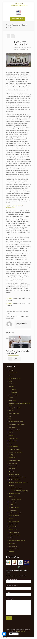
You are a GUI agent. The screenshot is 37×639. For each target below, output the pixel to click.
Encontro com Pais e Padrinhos (16, 421)
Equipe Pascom (12, 427)
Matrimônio (11, 471)
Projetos (11, 537)
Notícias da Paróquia (14, 507)
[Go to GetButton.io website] (4, 637)
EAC (10, 416)
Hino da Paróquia (13, 441)
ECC (10, 419)
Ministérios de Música (14, 493)
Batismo (11, 397)
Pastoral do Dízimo (13, 524)
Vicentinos (11, 551)
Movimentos (12, 496)
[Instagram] (21, 7)
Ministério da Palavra (14, 474)
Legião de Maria (13, 463)
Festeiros (11, 432)
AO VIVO (11, 375)
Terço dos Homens (16, 499)
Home (10, 443)
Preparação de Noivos (14, 535)
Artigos (10, 381)
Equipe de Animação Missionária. (17, 424)
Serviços (13, 389)
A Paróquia (11, 370)
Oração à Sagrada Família (15, 513)
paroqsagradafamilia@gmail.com (19, 5)
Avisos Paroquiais (13, 395)
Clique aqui (9, 298)
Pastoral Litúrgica (13, 529)
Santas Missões (13, 546)
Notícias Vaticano (13, 510)
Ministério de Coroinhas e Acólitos (17, 477)
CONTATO (11, 410)
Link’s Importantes (13, 466)
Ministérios (11, 485)
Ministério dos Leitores (14, 479)
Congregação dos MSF (14, 407)
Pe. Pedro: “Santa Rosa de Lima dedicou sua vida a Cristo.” (18, 352)
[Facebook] (16, 7)
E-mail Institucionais (14, 413)
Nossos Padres (12, 502)
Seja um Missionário (14, 549)
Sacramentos (12, 543)
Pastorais (11, 518)
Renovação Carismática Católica (17, 540)
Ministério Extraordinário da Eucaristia (18, 482)
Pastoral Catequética (14, 521)
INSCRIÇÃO (11, 455)
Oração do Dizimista (14, 515)
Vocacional (14, 392)
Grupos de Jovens (13, 438)
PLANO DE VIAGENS (14, 532)
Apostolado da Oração (14, 378)
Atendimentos (12, 384)
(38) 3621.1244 (19, 3)
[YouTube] (18, 7)
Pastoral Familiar (13, 526)
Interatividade (12, 457)
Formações (11, 435)
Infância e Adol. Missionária (15, 452)
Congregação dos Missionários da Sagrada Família (19, 404)
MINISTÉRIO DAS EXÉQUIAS (21, 490)
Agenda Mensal (13, 372)
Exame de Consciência (14, 430)
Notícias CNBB (12, 504)
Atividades (11, 386)
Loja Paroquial (12, 468)
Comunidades (12, 400)
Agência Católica (20, 631)
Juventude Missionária (14, 460)
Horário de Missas (13, 446)
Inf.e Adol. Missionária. (14, 449)
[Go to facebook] (4, 634)
